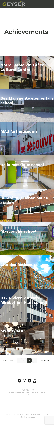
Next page (45, 360)
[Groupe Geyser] (14, 4)
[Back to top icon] (48, 420)
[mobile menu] (50, 4)
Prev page (9, 360)
